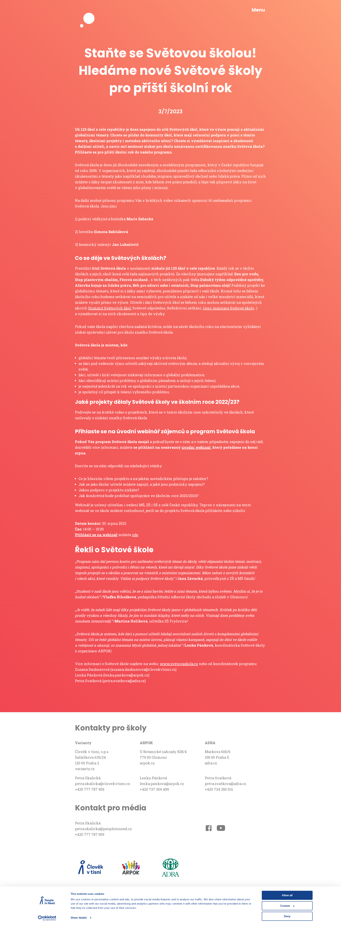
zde (135, 534)
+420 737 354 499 (154, 789)
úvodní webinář (196, 447)
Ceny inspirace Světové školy (228, 308)
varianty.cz (85, 768)
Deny (287, 916)
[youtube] (221, 828)
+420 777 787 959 (89, 789)
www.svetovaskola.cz (179, 663)
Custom (285, 905)
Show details (79, 917)
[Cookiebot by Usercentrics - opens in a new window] (47, 918)
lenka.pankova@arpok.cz (162, 783)
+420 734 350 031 (219, 789)
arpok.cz (147, 763)
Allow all (287, 895)
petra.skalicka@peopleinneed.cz (103, 828)
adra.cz (211, 763)
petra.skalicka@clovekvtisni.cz (102, 783)
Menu (258, 10)
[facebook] (208, 828)
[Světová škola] (89, 10)
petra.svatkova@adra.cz (225, 783)
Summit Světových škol (110, 308)
